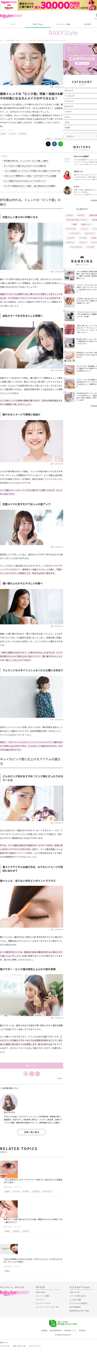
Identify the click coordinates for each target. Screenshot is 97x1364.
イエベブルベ (89, 233)
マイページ (40, 1300)
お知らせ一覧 (74, 1292)
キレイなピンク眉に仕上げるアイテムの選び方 (25, 165)
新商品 (7, 1271)
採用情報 (82, 1330)
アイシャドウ (71, 229)
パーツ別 (83, 238)
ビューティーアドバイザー (46, 1307)
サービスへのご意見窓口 (78, 1303)
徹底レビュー (86, 224)
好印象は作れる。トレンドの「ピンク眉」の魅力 (26, 160)
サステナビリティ (35, 1346)
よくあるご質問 (75, 1300)
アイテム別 (36, 1191)
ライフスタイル (76, 247)
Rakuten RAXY (11, 16)
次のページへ (32, 1065)
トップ (12, 24)
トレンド (12, 134)
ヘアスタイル (74, 233)
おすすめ (16, 1231)
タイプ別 (25, 1191)
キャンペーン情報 (63, 24)
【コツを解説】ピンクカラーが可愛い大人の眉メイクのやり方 (32, 170)
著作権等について (70, 1330)
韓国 (74, 224)
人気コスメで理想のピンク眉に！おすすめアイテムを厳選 (30, 175)
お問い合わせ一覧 (19, 1346)
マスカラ (25, 1231)
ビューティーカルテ (43, 1303)
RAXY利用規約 (75, 1307)
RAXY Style (38, 24)
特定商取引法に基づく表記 (79, 1311)
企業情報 (44, 1330)
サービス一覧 (4, 1346)
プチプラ (71, 238)
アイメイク (10, 130)
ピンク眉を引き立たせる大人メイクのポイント (25, 180)
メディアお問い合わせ (77, 1296)
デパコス (83, 242)
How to (3, 134)
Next (59, 1078)
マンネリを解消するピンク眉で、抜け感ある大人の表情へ (30, 185)
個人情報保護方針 (56, 1330)
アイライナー (47, 1191)
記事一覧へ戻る (31, 1132)
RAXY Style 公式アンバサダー (77, 220)
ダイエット (70, 242)
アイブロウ (22, 134)
